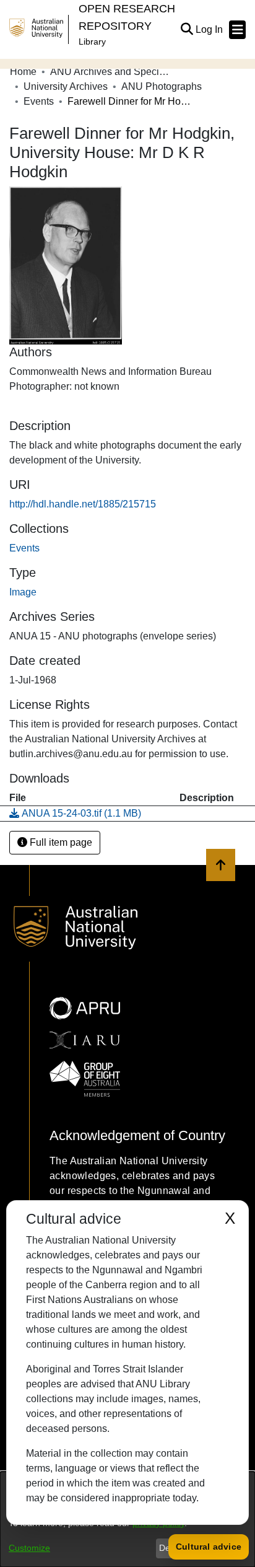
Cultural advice (208, 1547)
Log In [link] (210, 29)
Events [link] (39, 101)
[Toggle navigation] (237, 29)
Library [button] (92, 41)
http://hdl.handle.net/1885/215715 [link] (82, 504)
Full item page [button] (59, 842)
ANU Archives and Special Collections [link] (112, 71)
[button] (186, 29)
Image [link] (23, 592)
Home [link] (23, 71)
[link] (24, 548)
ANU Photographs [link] (161, 86)
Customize (29, 1548)
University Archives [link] (66, 86)
